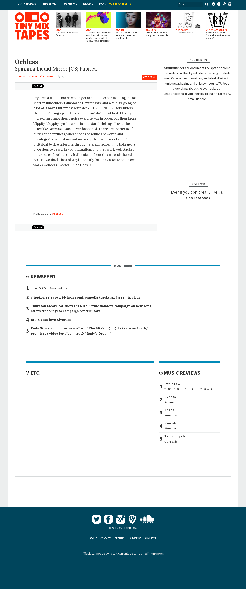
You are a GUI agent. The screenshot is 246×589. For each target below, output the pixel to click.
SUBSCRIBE (135, 538)
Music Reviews (26, 4)
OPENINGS (120, 538)
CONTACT (105, 538)
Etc (101, 4)
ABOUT (93, 538)
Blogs (87, 4)
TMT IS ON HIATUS (120, 4)
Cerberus (149, 77)
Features (69, 4)
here (203, 99)
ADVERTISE (151, 538)
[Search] (207, 4)
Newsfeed (49, 4)
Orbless (57, 213)
